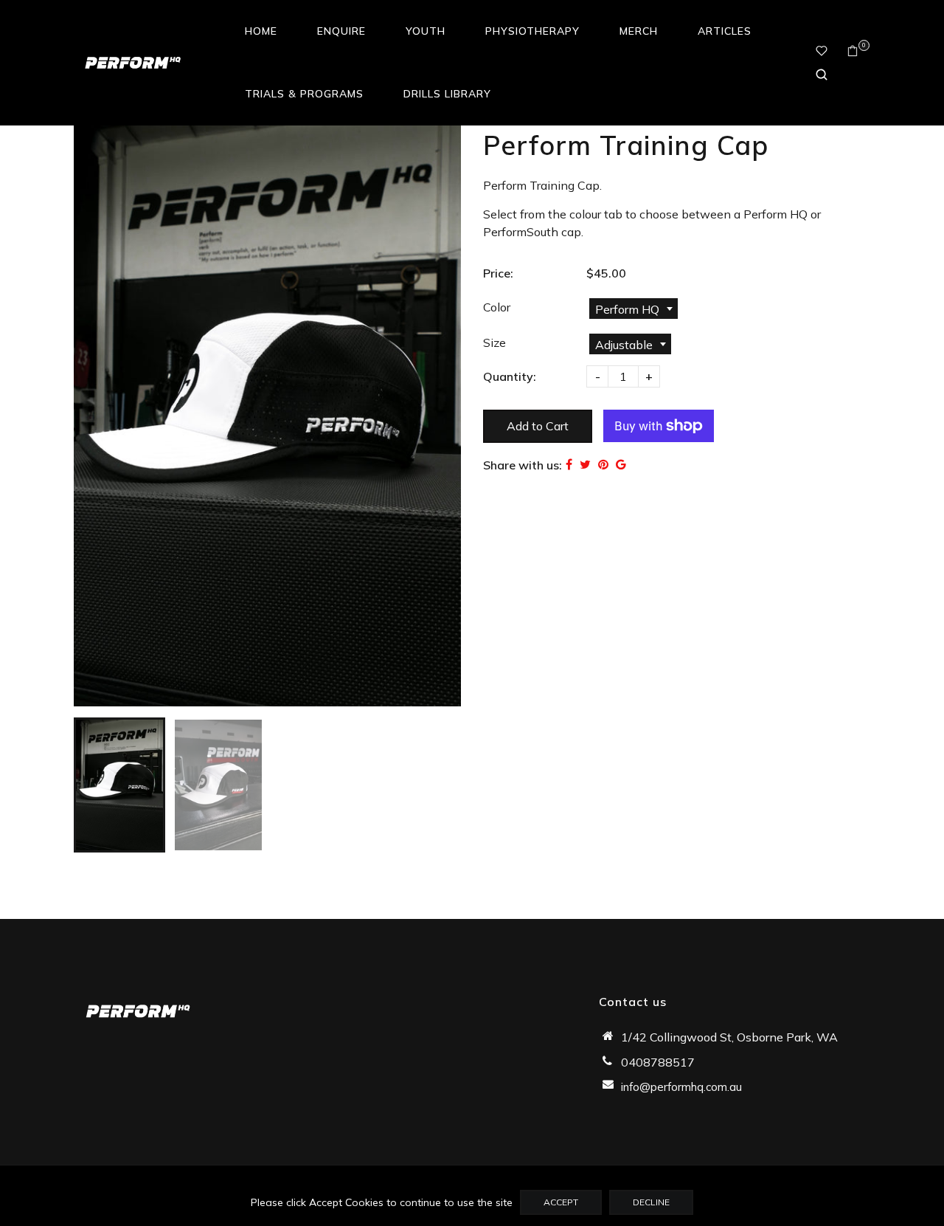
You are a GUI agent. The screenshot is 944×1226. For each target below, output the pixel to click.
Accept (561, 1202)
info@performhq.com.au (681, 1087)
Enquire (341, 31)
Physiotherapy (532, 31)
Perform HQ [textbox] (627, 309)
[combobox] (633, 308)
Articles (725, 31)
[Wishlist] (821, 51)
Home (261, 31)
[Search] (821, 74)
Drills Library (447, 93)
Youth (425, 31)
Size (494, 342)
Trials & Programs (304, 93)
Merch (639, 31)
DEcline (651, 1202)
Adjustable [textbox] (624, 344)
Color (496, 307)
